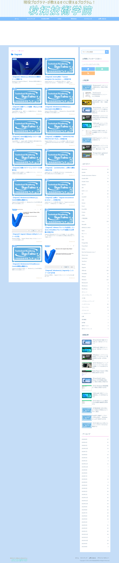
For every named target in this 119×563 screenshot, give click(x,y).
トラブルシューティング (95, 301)
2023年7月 (95, 476)
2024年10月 (95, 448)
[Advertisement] (59, 34)
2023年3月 (95, 488)
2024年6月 (95, 454)
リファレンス (95, 310)
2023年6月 (95, 479)
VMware (95, 276)
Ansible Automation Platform (95, 175)
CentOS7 (95, 197)
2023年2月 (95, 491)
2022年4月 (95, 522)
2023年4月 (95, 485)
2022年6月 (95, 516)
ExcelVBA (95, 209)
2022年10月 (95, 503)
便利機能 (95, 319)
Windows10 (95, 282)
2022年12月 (95, 497)
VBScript (95, 270)
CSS (95, 200)
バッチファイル (95, 304)
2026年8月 (95, 439)
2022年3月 (95, 525)
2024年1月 (95, 460)
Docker (95, 203)
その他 (95, 298)
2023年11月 (95, 463)
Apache (95, 184)
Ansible (95, 172)
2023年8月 (95, 473)
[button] (107, 52)
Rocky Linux (95, 255)
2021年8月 (95, 546)
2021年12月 (95, 534)
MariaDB (95, 224)
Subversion (95, 258)
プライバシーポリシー (103, 558)
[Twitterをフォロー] (88, 69)
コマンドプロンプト (95, 295)
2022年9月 (95, 506)
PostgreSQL (95, 243)
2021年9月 (95, 543)
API (95, 187)
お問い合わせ (92, 558)
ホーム (77, 558)
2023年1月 (95, 494)
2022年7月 (95, 513)
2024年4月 (95, 457)
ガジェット (95, 292)
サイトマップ (83, 558)
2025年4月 (95, 442)
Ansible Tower (95, 181)
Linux (95, 221)
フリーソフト (95, 307)
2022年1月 (95, 531)
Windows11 (95, 285)
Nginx (95, 230)
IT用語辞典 (95, 218)
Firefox (95, 212)
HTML (95, 215)
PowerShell (95, 246)
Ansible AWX (95, 178)
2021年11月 (95, 537)
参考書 (95, 322)
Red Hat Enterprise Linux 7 (95, 252)
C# (95, 193)
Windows (95, 279)
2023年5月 (95, 482)
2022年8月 (95, 509)
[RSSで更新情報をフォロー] (88, 73)
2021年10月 (95, 540)
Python (95, 249)
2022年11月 (95, 500)
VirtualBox (95, 273)
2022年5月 (95, 519)
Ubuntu (95, 264)
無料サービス (95, 325)
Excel (95, 206)
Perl (95, 236)
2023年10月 (95, 467)
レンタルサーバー (95, 313)
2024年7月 (95, 451)
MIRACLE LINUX (95, 227)
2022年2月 (95, 528)
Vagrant (95, 267)
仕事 (95, 316)
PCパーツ (95, 233)
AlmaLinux (95, 169)
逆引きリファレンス (95, 328)
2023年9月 (95, 470)
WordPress (95, 289)
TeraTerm (95, 261)
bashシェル (95, 190)
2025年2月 (95, 445)
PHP (95, 239)
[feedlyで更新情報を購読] (102, 69)
